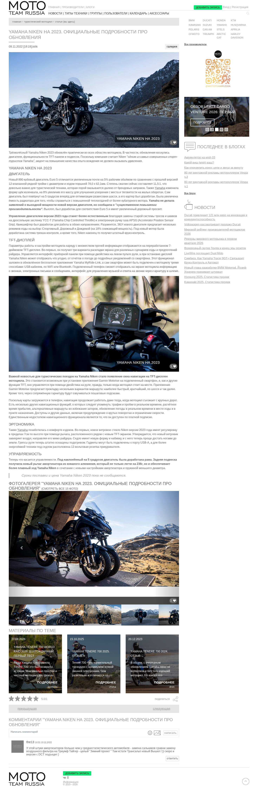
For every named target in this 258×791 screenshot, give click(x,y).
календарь (138, 13)
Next (181, 615)
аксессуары (159, 13)
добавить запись (208, 7)
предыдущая (27, 708)
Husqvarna (238, 25)
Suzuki (207, 25)
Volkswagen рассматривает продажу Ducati (212, 224)
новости (55, 13)
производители (73, 7)
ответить (172, 758)
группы (96, 13)
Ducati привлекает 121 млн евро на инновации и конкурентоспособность (215, 217)
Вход (226, 7)
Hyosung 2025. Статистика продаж (206, 276)
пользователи (115, 13)
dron (171, 687)
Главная (16, 21)
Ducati (207, 20)
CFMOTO (194, 34)
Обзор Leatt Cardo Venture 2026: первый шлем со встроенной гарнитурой (213, 109)
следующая (161, 708)
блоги (90, 7)
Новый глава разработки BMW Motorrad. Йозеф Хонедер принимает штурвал (215, 269)
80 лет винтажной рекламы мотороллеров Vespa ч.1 (216, 184)
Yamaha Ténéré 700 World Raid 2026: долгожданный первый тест (34, 651)
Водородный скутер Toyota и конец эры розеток (215, 248)
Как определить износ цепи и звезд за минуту (213, 167)
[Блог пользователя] (17, 746)
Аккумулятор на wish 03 (199, 157)
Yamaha (160, 188)
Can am (207, 29)
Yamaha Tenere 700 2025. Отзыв (91, 653)
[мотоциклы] (27, 8)
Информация (70, 782)
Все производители (195, 44)
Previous (6, 615)
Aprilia (235, 29)
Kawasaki (195, 25)
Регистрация (240, 7)
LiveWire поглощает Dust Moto (203, 253)
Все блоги (190, 193)
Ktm (233, 20)
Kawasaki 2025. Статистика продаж (207, 282)
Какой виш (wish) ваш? (199, 162)
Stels (220, 29)
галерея (172, 46)
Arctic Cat (221, 36)
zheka (112, 687)
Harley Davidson (237, 36)
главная (53, 7)
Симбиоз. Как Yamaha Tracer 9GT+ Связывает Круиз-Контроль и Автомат (214, 260)
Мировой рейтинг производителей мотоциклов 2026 (214, 231)
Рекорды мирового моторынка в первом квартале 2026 (210, 241)
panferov (53, 687)
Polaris (194, 29)
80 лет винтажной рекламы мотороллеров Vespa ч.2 (216, 174)
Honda (221, 20)
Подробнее (47, 682)
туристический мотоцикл (38, 21)
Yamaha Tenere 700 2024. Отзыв (149, 653)
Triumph (208, 34)
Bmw (192, 20)
